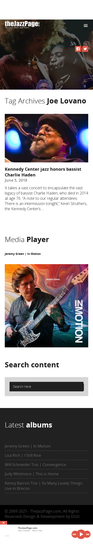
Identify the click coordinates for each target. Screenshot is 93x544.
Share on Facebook (24, 530)
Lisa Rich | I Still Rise (23, 455)
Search (32, 364)
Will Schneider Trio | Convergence (35, 464)
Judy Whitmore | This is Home (32, 473)
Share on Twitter (37, 530)
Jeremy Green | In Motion (23, 254)
